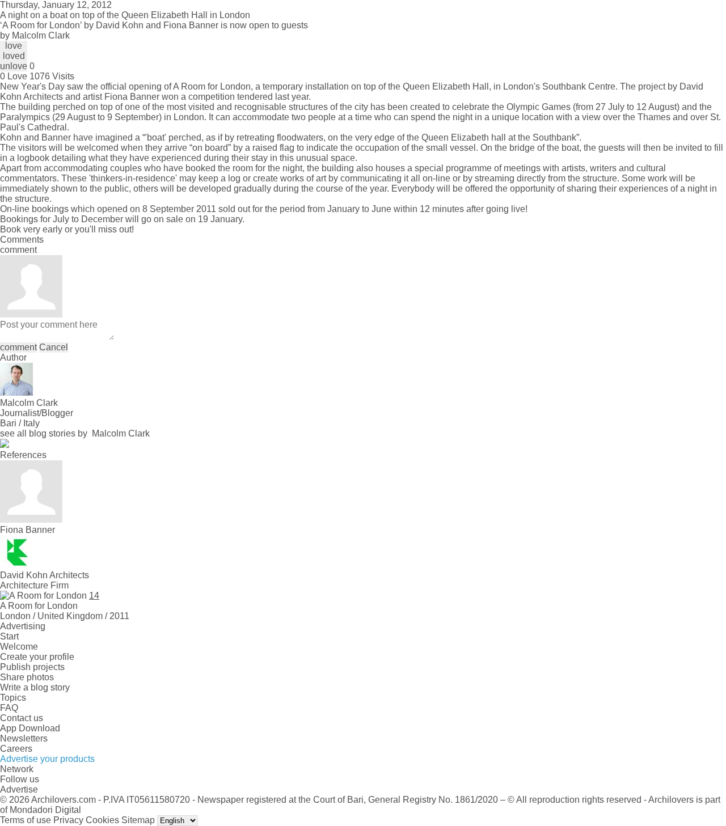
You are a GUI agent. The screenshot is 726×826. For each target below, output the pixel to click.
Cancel (53, 347)
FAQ (9, 708)
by (35, 35)
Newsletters (24, 738)
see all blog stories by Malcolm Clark (75, 433)
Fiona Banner (131, 96)
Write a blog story (35, 687)
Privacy (68, 820)
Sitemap (138, 820)
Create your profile (37, 657)
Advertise (19, 789)
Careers (16, 748)
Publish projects (32, 667)
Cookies (102, 820)
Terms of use (25, 820)
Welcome (19, 646)
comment (18, 347)
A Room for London (212, 86)
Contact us (21, 718)
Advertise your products (47, 759)
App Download (30, 728)
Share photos (27, 677)
